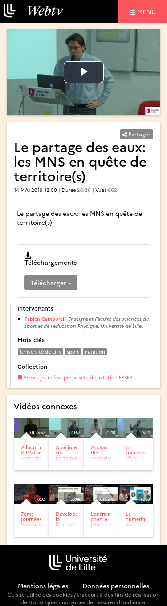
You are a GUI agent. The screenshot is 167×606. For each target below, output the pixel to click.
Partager (139, 134)
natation (95, 351)
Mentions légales (43, 585)
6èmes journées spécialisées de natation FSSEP (77, 377)
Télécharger (49, 282)
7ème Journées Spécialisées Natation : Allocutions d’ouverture (35, 530)
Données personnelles (115, 585)
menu (148, 11)
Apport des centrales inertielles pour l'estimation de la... (105, 463)
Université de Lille (40, 351)
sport (73, 351)
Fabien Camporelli (45, 318)
